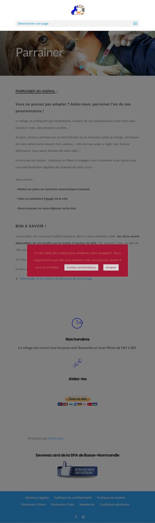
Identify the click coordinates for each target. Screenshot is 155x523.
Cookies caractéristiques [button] (81, 267)
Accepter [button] (111, 267)
